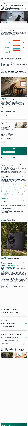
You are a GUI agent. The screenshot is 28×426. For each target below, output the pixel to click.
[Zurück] (23, 344)
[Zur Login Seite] (23, 1)
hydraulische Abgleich (8, 271)
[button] (7, 352)
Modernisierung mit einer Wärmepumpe (14, 265)
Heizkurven (2, 220)
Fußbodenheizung (8, 63)
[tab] (7, 37)
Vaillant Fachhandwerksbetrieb (5, 114)
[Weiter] (26, 344)
